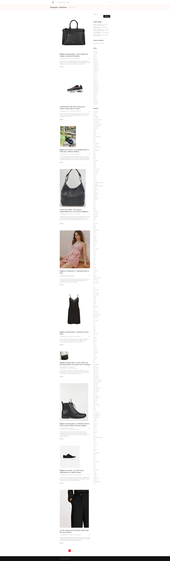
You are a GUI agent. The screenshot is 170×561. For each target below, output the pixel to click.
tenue (94, 451)
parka (94, 342)
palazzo (94, 337)
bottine (64, 429)
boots (62, 429)
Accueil (70, 7)
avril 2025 (95, 78)
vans (94, 464)
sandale (94, 425)
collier (94, 191)
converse (95, 196)
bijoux (94, 148)
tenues (94, 454)
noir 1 (94, 323)
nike (94, 318)
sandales (95, 427)
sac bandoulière (72, 368)
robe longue (95, 386)
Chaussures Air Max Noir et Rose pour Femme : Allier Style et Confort (72, 108)
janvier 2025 (95, 83)
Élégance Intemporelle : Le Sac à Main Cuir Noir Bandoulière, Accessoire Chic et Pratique (75, 363)
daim (94, 206)
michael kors (95, 306)
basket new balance (97, 136)
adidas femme (95, 116)
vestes (94, 471)
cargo (94, 179)
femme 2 (94, 228)
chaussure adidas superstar (98, 182)
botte (94, 162)
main (66, 368)
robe (94, 362)
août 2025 (95, 71)
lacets (73, 429)
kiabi (94, 264)
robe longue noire (96, 388)
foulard (94, 235)
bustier (94, 175)
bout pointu (95, 174)
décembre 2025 (96, 64)
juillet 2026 (95, 52)
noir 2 (94, 325)
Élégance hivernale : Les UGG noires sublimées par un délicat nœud (72, 471)
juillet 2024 (95, 93)
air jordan (95, 128)
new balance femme (96, 315)
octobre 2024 (95, 88)
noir (80, 111)
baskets (94, 138)
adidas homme (95, 121)
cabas (94, 177)
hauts (94, 252)
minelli (94, 308)
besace (94, 140)
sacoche (95, 420)
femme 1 (94, 226)
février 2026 (95, 61)
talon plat (95, 444)
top (94, 456)
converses (95, 199)
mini (94, 310)
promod (94, 354)
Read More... (62, 66)
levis (94, 274)
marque (94, 303)
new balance (95, 313)
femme (62, 276)
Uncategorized (77, 58)
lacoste (94, 269)
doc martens (95, 213)
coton (94, 201)
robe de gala (95, 374)
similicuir (95, 432)
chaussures (95, 184)
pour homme (95, 352)
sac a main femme (96, 413)
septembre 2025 (96, 69)
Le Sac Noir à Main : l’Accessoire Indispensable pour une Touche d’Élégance (74, 210)
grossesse (95, 240)
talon (94, 442)
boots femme (95, 160)
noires (94, 328)
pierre (94, 349)
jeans (94, 257)
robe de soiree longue (97, 381)
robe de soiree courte (97, 379)
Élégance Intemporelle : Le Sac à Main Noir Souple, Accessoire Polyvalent (74, 55)
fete (94, 233)
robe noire (95, 395)
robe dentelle (95, 383)
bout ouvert (95, 172)
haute (94, 250)
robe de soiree (96, 378)
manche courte (96, 293)
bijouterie (95, 145)
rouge (94, 408)
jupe (94, 262)
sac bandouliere (96, 415)
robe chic (95, 366)
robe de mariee (96, 376)
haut (94, 247)
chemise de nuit (96, 189)
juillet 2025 (95, 73)
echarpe (94, 218)
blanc (94, 153)
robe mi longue (96, 391)
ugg (94, 459)
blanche (94, 157)
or (93, 335)
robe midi (95, 393)
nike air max (77, 111)
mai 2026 (94, 56)
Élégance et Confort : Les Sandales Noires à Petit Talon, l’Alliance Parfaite (74, 151)
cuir (61, 368)
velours (94, 466)
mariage (94, 298)
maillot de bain (96, 289)
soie (76, 336)
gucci (94, 242)
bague (94, 131)
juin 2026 (95, 54)
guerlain (95, 243)
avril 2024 (95, 98)
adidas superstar (96, 126)
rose (69, 276)
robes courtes (96, 403)
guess (94, 245)
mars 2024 (95, 100)
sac (94, 410)
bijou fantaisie (96, 143)
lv (93, 286)
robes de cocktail (96, 405)
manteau (94, 296)
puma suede (95, 357)
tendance (95, 449)
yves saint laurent (96, 481)
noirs (78, 429)
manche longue (96, 294)
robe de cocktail (96, 371)
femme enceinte (96, 230)
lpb (94, 284)
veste (94, 468)
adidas (94, 114)
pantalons (95, 340)
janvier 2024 (95, 103)
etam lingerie (95, 223)
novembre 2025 (96, 66)
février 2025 (95, 81)
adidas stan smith (96, 123)
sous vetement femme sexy (98, 437)
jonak (94, 259)
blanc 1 (94, 155)
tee (94, 447)
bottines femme (96, 170)
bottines (68, 429)
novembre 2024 (96, 86)
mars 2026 (95, 59)
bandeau (94, 133)
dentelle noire (96, 211)
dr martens (95, 216)
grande (94, 238)
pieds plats (95, 347)
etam (94, 221)
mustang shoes (96, 311)
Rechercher (95, 14)
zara (94, 483)
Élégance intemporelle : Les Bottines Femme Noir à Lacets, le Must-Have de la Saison (74, 425)
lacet (71, 429)
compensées (95, 194)
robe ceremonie (96, 364)
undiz (94, 463)
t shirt (94, 439)
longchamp (95, 279)
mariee (94, 301)
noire (94, 327)
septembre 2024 (96, 90)
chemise (94, 187)
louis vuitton (95, 281)
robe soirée (95, 400)
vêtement (72, 276)
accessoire (95, 111)
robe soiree (95, 398)
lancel (94, 272)
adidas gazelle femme (97, 119)
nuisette (66, 276)
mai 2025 (94, 76)
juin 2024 (95, 95)
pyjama (94, 359)
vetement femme (96, 478)
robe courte (95, 369)
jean (94, 255)
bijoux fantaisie (96, 150)
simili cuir (95, 430)
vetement (95, 473)
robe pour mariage (96, 396)
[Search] (118, 2)
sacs (76, 368)
